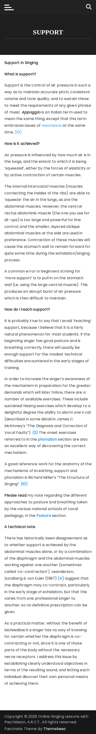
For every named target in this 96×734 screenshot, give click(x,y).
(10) (18, 132)
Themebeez (54, 728)
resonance (51, 125)
